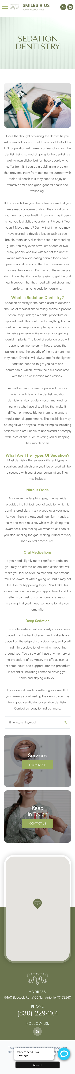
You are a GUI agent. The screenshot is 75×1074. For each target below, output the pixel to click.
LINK (7, 997)
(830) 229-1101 (37, 1013)
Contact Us (37, 823)
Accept (37, 1065)
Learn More (37, 764)
